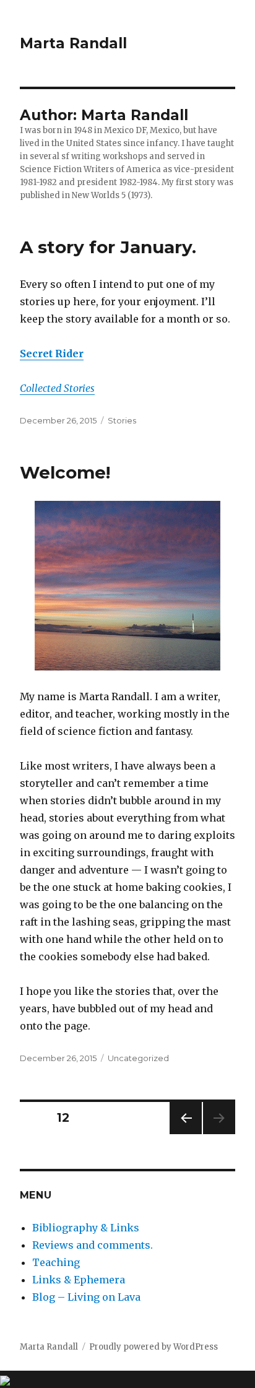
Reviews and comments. (92, 1245)
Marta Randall (73, 43)
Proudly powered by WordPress (153, 1347)
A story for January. (108, 247)
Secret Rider (52, 353)
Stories (122, 420)
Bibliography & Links (85, 1227)
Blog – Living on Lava (86, 1297)
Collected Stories (57, 388)
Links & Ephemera (78, 1279)
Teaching (56, 1262)
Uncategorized (138, 1058)
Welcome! (65, 472)
